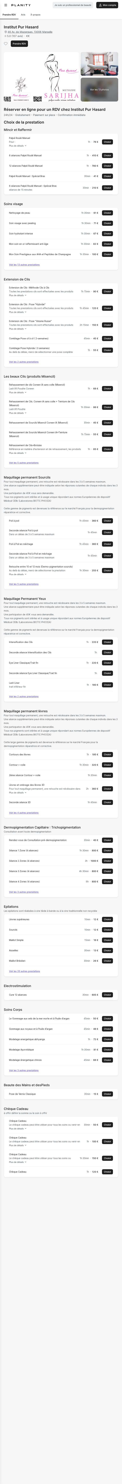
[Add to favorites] (6, 44)
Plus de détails (16, 145)
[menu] (6, 5)
